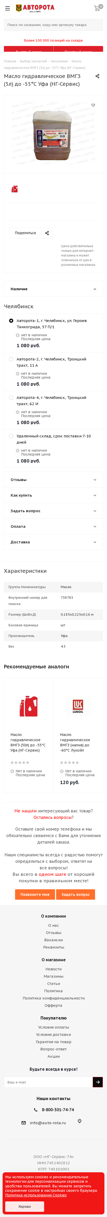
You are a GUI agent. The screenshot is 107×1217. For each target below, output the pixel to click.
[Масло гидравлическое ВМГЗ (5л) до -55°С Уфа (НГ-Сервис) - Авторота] (53, 133)
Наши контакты (53, 1098)
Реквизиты (53, 947)
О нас (53, 925)
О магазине (54, 959)
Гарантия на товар (53, 1041)
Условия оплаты (53, 1027)
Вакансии (53, 939)
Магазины (53, 976)
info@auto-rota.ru (48, 1122)
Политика (53, 990)
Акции (54, 1056)
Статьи (53, 983)
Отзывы (53, 932)
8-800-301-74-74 (58, 1109)
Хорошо (24, 1206)
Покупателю (54, 1018)
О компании (53, 916)
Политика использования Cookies (36, 1195)
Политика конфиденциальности (54, 998)
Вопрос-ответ (53, 1049)
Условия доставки (53, 1034)
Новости (53, 968)
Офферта (53, 1005)
